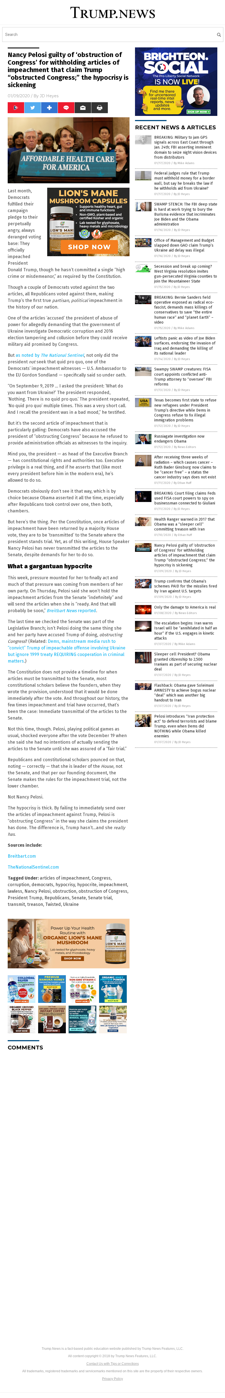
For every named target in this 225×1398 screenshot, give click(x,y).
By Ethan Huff (182, 483)
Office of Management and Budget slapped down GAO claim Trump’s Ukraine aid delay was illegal (184, 245)
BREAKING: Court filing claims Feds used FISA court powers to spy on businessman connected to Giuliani (185, 498)
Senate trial (100, 897)
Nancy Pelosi (37, 891)
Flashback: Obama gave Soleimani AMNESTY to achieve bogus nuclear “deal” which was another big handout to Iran (185, 693)
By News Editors (185, 447)
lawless (15, 891)
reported (71, 610)
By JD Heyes (182, 194)
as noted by (50, 355)
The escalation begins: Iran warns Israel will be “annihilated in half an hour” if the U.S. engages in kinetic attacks (185, 631)
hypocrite (87, 884)
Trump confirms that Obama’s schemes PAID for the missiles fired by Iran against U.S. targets (185, 586)
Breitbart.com (22, 856)
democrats (42, 884)
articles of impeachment (64, 878)
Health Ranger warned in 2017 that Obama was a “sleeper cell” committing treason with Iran (184, 524)
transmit (16, 904)
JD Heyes (49, 95)
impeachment (113, 884)
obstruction (64, 891)
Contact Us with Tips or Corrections (112, 1364)
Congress (101, 878)
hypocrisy (65, 884)
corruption (18, 884)
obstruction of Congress (102, 891)
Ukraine (71, 904)
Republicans (56, 897)
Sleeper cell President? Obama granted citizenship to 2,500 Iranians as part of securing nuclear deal (185, 662)
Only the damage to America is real (185, 607)
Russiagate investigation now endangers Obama (179, 439)
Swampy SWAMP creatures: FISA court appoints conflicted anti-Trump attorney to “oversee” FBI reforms (183, 377)
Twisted (53, 904)
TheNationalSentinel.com (33, 867)
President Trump (25, 897)
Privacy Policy (112, 1379)
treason (35, 904)
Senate (79, 897)
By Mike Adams (184, 163)
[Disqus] (69, 1123)
